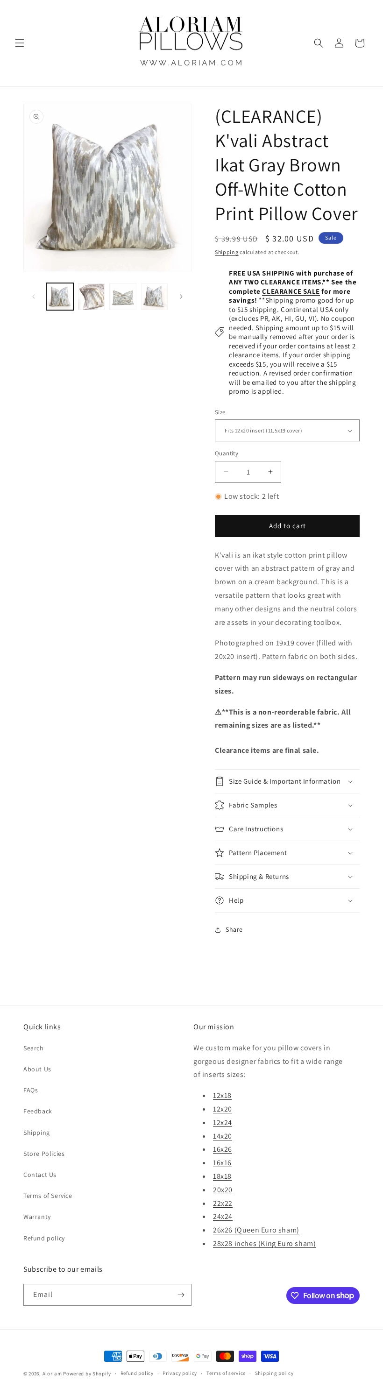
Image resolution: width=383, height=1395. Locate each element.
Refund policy (44, 1238)
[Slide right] (181, 296)
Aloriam (52, 1373)
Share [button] (234, 929)
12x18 (222, 1095)
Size (220, 412)
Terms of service (226, 1373)
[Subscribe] (180, 1295)
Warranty (37, 1216)
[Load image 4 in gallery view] (154, 296)
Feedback (37, 1111)
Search (33, 1048)
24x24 (223, 1216)
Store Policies (43, 1153)
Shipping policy (274, 1373)
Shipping (227, 251)
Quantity (226, 453)
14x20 (222, 1136)
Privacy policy (180, 1373)
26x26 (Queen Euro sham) (256, 1230)
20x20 (223, 1190)
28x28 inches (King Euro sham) (264, 1243)
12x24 (222, 1122)
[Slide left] (33, 296)
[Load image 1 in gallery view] (59, 296)
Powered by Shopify (87, 1373)
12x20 (222, 1109)
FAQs (30, 1090)
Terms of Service (47, 1195)
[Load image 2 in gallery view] (91, 296)
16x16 (222, 1163)
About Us (37, 1069)
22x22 (223, 1203)
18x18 (222, 1176)
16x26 (222, 1149)
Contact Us (40, 1174)
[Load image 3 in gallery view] (122, 296)
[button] (19, 43)
